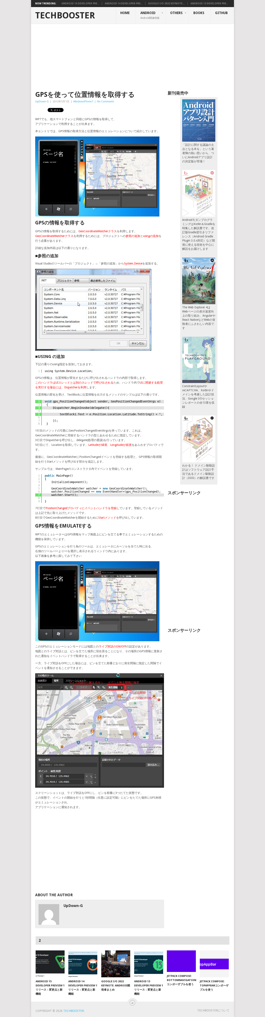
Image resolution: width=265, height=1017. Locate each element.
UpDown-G (42, 101)
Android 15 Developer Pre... (80, 3)
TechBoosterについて (213, 1010)
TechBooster (65, 15)
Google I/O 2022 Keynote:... (166, 3)
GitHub (221, 13)
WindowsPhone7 (83, 101)
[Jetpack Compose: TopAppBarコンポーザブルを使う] (214, 963)
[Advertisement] (132, 55)
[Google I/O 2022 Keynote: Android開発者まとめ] (115, 963)
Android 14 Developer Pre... (123, 3)
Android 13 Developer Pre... (209, 3)
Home (125, 13)
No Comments (105, 101)
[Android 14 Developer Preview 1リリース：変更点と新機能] (82, 963)
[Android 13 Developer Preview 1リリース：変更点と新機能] (148, 963)
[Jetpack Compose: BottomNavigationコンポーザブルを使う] (181, 961)
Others (176, 13)
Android (149, 15)
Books (198, 13)
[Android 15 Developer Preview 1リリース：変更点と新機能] (50, 963)
